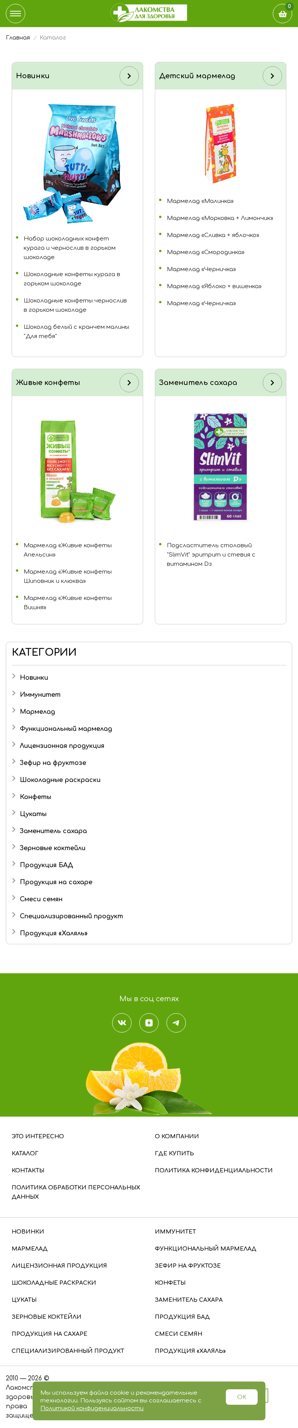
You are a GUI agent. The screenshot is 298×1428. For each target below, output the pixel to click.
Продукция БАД (46, 865)
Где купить (174, 1153)
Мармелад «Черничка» (201, 269)
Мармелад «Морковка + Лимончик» (220, 218)
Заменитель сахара (53, 831)
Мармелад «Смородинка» (205, 252)
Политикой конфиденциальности (92, 1408)
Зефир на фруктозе (53, 763)
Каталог (25, 1153)
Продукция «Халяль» (54, 933)
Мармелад (37, 711)
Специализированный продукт (71, 916)
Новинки (34, 677)
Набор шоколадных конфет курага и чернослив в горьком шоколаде (70, 248)
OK (241, 1397)
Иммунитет (40, 694)
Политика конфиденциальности (214, 1171)
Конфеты (35, 797)
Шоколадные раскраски (60, 780)
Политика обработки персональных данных (76, 1192)
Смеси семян (41, 899)
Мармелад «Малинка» (200, 201)
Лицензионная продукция (62, 745)
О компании (177, 1136)
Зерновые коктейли (52, 848)
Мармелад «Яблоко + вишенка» (214, 286)
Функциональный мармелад (66, 728)
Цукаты (33, 814)
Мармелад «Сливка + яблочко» (213, 235)
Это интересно (38, 1136)
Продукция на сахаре (56, 882)
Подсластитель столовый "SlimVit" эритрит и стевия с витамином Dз (211, 554)
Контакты (28, 1171)
